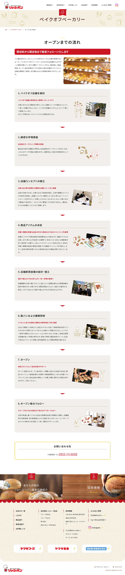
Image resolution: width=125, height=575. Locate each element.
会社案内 (49, 511)
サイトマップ (118, 567)
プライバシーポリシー (102, 567)
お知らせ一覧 (20, 511)
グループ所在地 (45, 514)
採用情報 (69, 511)
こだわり (19, 515)
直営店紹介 (20, 524)
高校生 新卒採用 (71, 518)
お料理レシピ (20, 529)
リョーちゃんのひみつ (98, 520)
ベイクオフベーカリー (73, 530)
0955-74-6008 (68, 454)
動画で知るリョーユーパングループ (76, 522)
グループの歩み (45, 518)
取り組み (43, 521)
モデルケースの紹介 (72, 534)
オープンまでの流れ (72, 537)
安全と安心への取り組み (48, 525)
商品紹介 (19, 520)
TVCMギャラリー (97, 515)
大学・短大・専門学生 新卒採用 (75, 514)
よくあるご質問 (96, 511)
